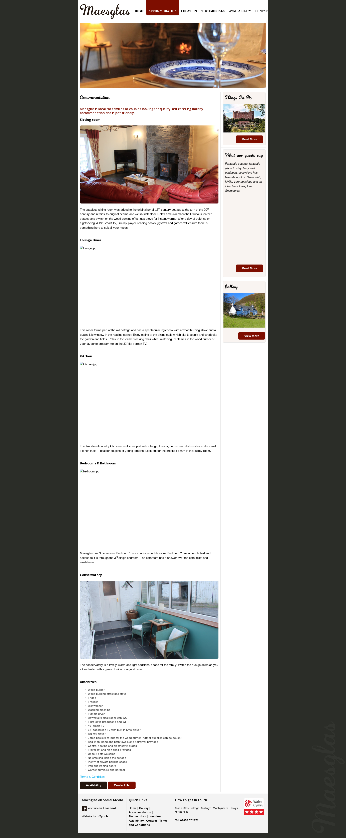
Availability (93, 785)
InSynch (102, 816)
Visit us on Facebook (102, 808)
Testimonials (137, 816)
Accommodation (140, 812)
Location (155, 816)
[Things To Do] (244, 118)
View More (251, 336)
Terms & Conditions (93, 776)
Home (133, 808)
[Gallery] (244, 310)
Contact (151, 820)
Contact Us (122, 785)
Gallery (144, 808)
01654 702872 (189, 820)
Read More (249, 139)
